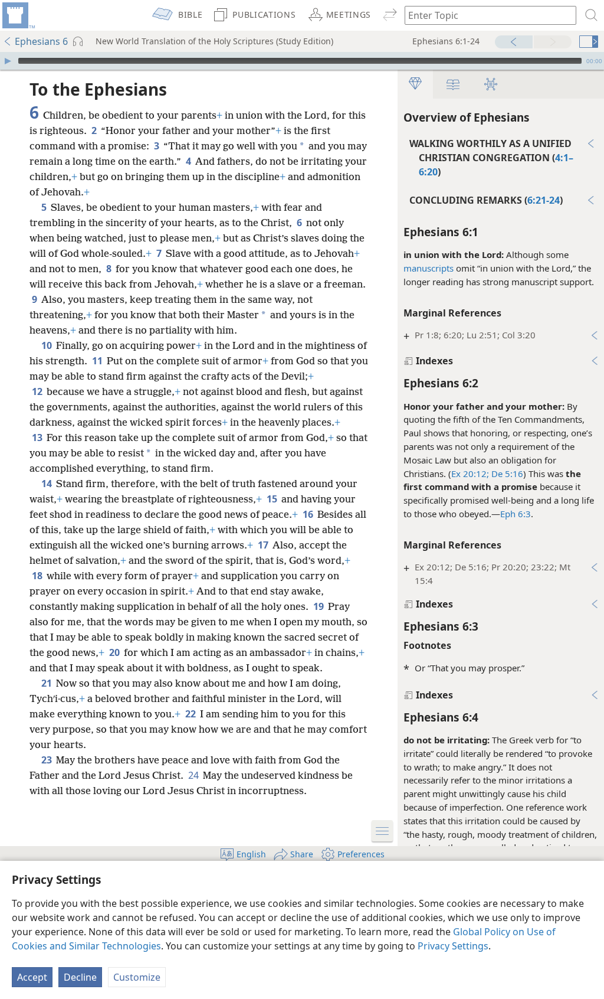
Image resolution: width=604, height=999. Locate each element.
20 (115, 652)
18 (38, 575)
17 (264, 544)
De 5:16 (506, 473)
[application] (302, 61)
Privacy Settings (453, 945)
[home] (17, 15)
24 (194, 775)
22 (191, 713)
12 (38, 391)
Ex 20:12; (470, 473)
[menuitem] (17, 15)
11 (98, 360)
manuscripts (428, 268)
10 (47, 345)
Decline (80, 977)
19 (319, 606)
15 (273, 498)
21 (47, 683)
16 (309, 514)
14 (47, 483)
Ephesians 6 (41, 41)
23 (47, 759)
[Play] (7, 61)
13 (38, 437)
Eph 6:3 (515, 514)
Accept (32, 977)
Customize (136, 977)
